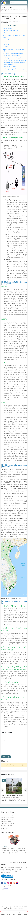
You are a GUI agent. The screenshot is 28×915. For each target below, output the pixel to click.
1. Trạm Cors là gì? (9, 28)
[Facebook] (2, 883)
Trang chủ (4, 7)
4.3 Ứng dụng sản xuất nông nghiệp (16, 60)
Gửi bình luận (6, 757)
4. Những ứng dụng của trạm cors (13, 53)
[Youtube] (11, 883)
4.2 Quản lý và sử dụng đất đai (14, 58)
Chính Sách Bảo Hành (7, 819)
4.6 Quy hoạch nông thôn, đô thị (15, 69)
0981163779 (8, 872)
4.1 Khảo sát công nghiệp (13, 55)
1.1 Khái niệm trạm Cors (12, 30)
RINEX (8, 42)
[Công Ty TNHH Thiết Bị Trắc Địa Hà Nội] (3, 2)
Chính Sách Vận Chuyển (7, 817)
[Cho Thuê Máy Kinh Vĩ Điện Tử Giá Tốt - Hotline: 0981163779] (14, 786)
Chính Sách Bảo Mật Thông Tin (9, 823)
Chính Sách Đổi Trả (6, 821)
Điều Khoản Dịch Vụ (6, 825)
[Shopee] (14, 883)
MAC (7, 46)
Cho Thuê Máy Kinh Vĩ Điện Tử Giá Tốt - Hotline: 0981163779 (13, 795)
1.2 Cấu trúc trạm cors (12, 33)
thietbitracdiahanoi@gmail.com (13, 871)
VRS (7, 44)
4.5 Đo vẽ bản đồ (11, 66)
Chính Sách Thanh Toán (7, 815)
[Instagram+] (8, 883)
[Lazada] (17, 883)
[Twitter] (5, 883)
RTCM (7, 39)
